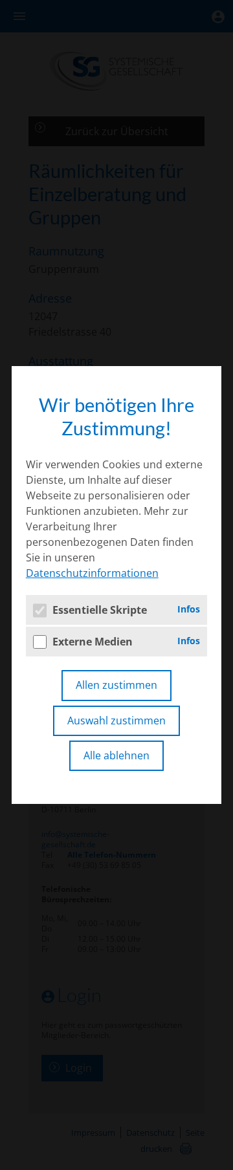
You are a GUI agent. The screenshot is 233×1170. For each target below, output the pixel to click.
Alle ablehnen (116, 755)
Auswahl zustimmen (116, 720)
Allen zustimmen (116, 685)
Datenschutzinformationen (92, 573)
